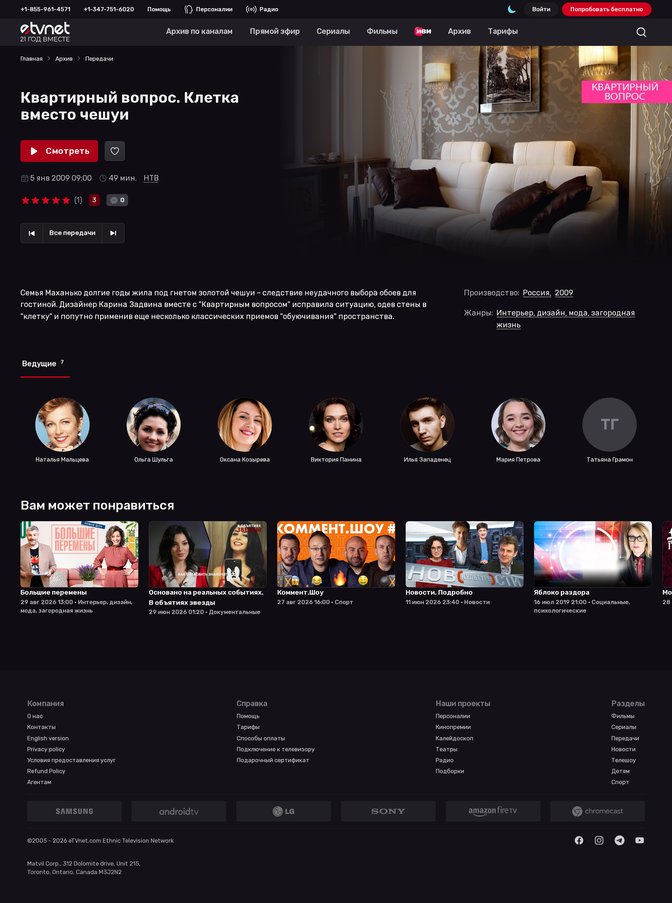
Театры (447, 749)
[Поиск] (641, 32)
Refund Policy (46, 771)
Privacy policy (46, 749)
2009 (564, 292)
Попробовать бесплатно (606, 9)
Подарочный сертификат (273, 760)
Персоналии (214, 9)
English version (48, 738)
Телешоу (623, 760)
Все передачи (72, 233)
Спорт (620, 781)
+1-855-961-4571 (45, 9)
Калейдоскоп (454, 738)
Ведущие (43, 363)
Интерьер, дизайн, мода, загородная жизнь (565, 318)
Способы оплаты (261, 738)
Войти (541, 9)
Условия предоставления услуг (71, 760)
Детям (620, 771)
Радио (269, 9)
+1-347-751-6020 (109, 9)
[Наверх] (655, 886)
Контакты (41, 726)
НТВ (151, 178)
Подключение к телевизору (276, 749)
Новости (623, 749)
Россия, (537, 292)
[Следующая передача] (113, 233)
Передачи (625, 738)
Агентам (39, 781)
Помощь (159, 9)
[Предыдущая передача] (31, 233)
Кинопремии (453, 726)
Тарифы (248, 726)
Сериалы (623, 726)
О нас (35, 716)
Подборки (450, 771)
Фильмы (623, 716)
